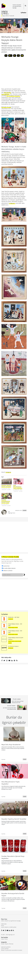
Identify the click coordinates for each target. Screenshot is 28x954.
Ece (9, 511)
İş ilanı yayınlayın (5, 948)
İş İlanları (23, 12)
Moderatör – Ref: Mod (13, 617)
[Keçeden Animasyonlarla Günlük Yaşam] (6, 496)
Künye (2, 925)
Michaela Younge (6, 107)
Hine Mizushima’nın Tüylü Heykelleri (17, 486)
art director (10, 648)
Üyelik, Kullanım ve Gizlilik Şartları (8, 927)
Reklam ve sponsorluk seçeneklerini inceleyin (11, 950)
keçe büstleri (7, 92)
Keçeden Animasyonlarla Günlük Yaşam (5, 501)
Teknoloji (11, 944)
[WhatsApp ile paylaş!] (18, 55)
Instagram (8, 472)
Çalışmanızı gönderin (6, 947)
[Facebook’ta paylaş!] (5, 55)
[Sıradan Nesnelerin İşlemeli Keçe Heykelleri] (14, 845)
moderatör (10, 619)
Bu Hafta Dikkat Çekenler (9, 568)
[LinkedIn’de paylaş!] (14, 55)
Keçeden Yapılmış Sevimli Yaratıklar (6, 485)
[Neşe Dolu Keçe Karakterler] (14, 734)
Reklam (2, 944)
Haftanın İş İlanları (7, 570)
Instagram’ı (12, 203)
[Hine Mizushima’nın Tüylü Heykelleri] (18, 481)
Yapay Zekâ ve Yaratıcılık (8, 15)
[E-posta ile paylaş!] (22, 55)
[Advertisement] (14, 595)
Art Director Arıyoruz (13, 646)
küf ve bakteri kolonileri (13, 95)
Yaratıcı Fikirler (4, 939)
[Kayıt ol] (24, 574)
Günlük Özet (6, 566)
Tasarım (7, 944)
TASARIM (24, 510)
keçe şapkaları (5, 94)
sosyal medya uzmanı (13, 627)
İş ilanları (4, 614)
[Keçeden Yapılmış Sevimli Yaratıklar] (6, 481)
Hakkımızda (3, 924)
